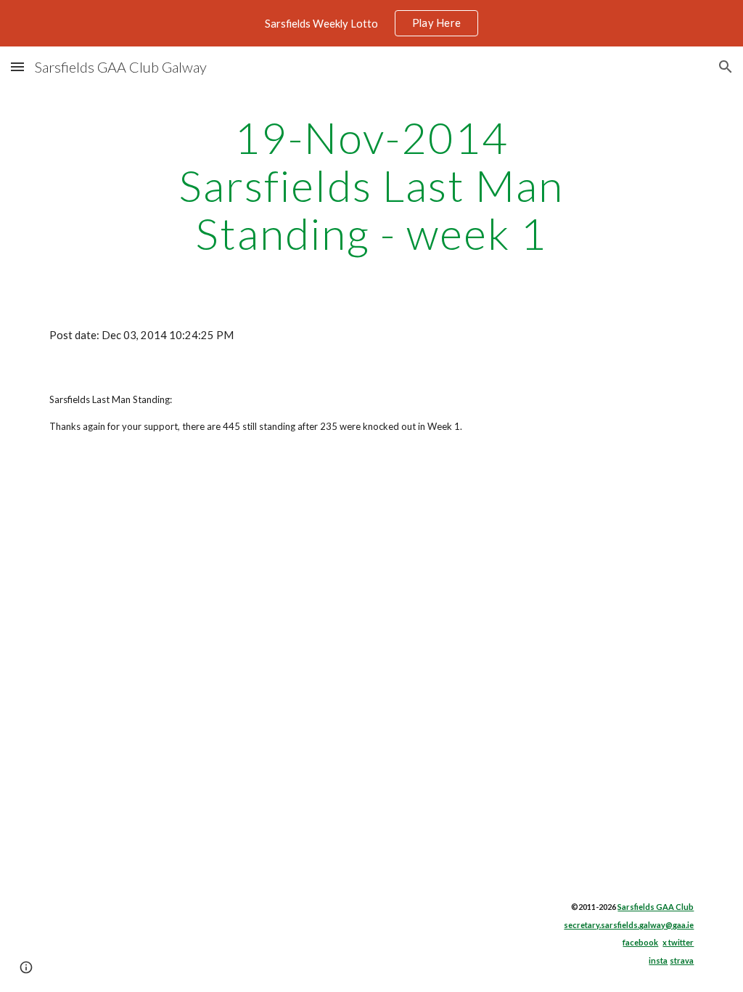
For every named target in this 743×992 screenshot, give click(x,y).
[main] (371, 185)
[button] (17, 66)
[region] (371, 23)
